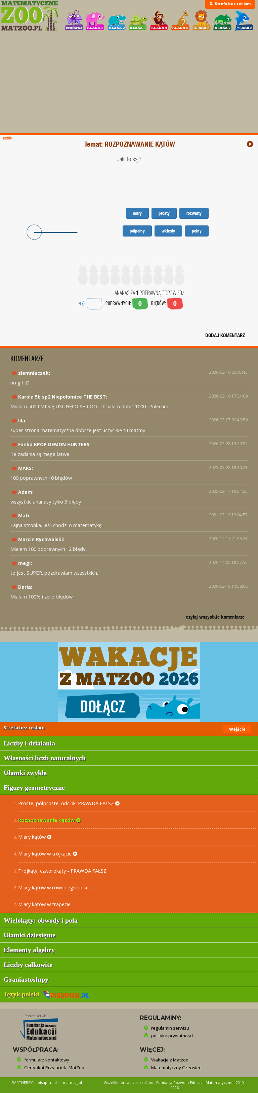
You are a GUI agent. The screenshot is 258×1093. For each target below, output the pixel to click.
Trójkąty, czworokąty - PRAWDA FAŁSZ (62, 870)
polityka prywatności (172, 1036)
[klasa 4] (159, 20)
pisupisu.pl (47, 1082)
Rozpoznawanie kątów (47, 820)
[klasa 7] (222, 20)
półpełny (137, 231)
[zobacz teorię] (250, 144)
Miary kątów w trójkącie (45, 853)
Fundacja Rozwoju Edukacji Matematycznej (194, 1082)
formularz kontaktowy (46, 1060)
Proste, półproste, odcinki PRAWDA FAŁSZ (66, 803)
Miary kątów (32, 836)
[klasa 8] (244, 20)
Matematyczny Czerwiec (176, 1067)
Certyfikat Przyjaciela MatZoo (54, 1067)
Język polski (23, 994)
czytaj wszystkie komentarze (215, 617)
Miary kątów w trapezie (44, 904)
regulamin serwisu (170, 1028)
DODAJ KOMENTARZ (225, 335)
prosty (164, 213)
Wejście (237, 729)
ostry (137, 213)
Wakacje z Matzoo (169, 1060)
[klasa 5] (180, 20)
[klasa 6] (201, 20)
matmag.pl (72, 1082)
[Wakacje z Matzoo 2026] (129, 682)
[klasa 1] (95, 20)
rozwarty (194, 213)
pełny (197, 231)
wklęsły (168, 231)
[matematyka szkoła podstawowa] (29, 16)
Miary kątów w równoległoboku (53, 887)
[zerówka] (74, 20)
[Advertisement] (129, 83)
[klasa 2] (117, 20)
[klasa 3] (138, 20)
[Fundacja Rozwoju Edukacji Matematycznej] (33, 1025)
